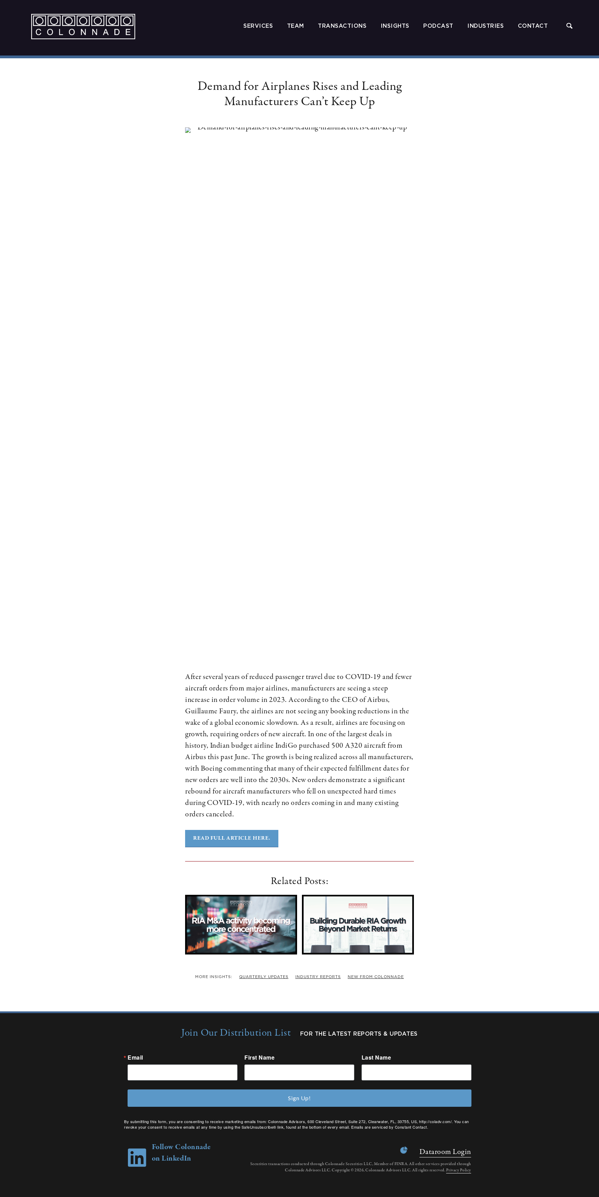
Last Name (376, 1057)
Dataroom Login (445, 1152)
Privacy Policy (458, 1170)
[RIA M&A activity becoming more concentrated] (241, 952)
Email (135, 1057)
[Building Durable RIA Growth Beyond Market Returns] (358, 952)
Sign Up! (299, 1098)
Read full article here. (231, 838)
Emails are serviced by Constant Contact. (389, 1127)
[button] (569, 26)
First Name (259, 1057)
